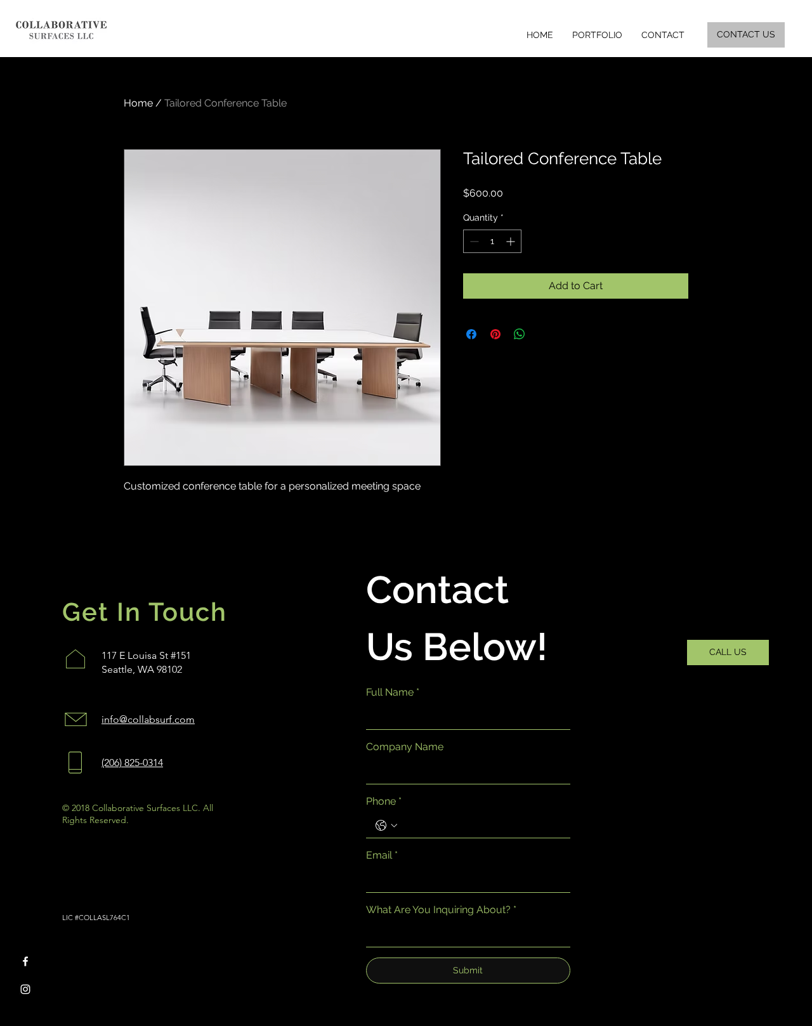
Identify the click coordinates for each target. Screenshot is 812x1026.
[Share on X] (543, 334)
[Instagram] (25, 989)
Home (138, 103)
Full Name (392, 692)
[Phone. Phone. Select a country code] (386, 825)
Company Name (404, 747)
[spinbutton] (492, 241)
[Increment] (512, 241)
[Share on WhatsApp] (519, 334)
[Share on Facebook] (471, 334)
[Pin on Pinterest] (495, 334)
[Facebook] (25, 961)
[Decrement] (473, 241)
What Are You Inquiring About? (441, 910)
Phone (384, 801)
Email (382, 855)
